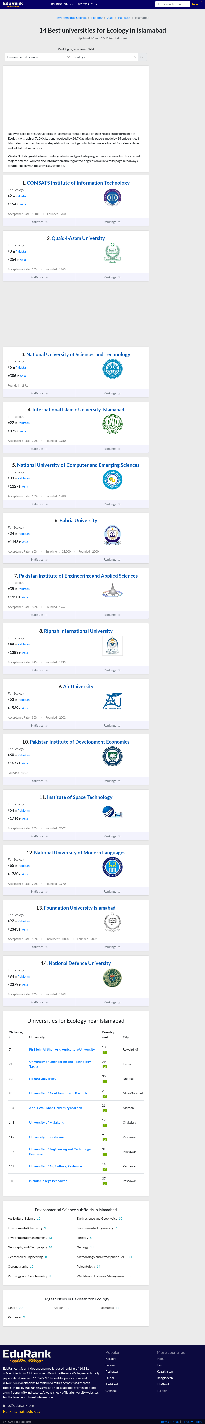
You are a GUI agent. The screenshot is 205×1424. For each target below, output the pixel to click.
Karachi (111, 1358)
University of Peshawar (46, 1137)
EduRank (121, 38)
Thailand (163, 1384)
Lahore (110, 1365)
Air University (75, 686)
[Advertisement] (38, 100)
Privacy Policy (192, 1421)
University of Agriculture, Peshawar (55, 1166)
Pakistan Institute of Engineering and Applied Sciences (76, 576)
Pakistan (124, 17)
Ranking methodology (22, 1411)
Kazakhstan (165, 1371)
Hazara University (42, 1078)
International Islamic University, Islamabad (76, 409)
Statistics (37, 222)
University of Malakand (46, 1122)
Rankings (110, 222)
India (160, 1358)
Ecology (96, 17)
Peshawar (112, 1371)
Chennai (111, 1390)
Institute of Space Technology (76, 797)
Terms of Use (169, 1421)
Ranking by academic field (76, 49)
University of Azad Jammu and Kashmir (58, 1093)
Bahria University (76, 520)
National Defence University (76, 963)
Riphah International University (76, 631)
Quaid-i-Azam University (76, 238)
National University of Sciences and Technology (75, 354)
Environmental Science (71, 17)
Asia (110, 17)
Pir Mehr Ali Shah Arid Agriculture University (62, 1049)
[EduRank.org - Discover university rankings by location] (13, 4)
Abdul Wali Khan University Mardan (55, 1108)
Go (142, 57)
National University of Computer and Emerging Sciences (76, 465)
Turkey (162, 1390)
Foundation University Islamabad (76, 908)
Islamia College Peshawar (48, 1181)
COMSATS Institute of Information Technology (76, 183)
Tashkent (112, 1384)
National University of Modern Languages (76, 852)
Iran (159, 1365)
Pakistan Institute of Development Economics (76, 742)
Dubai (110, 1378)
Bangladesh (165, 1378)
